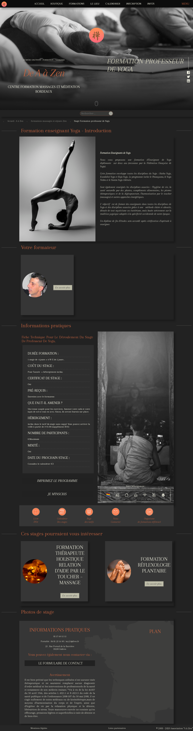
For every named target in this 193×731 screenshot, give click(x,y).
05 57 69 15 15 (59, 636)
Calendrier (112, 3)
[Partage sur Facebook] (189, 73)
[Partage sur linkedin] (189, 81)
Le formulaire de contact (60, 663)
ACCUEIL (39, 3)
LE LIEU (94, 3)
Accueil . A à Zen (15, 121)
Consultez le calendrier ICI (41, 463)
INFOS (150, 3)
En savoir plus (62, 287)
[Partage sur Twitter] (189, 77)
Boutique (57, 3)
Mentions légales (39, 728)
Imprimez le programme (57, 481)
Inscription (133, 3)
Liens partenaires (117, 728)
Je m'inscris (57, 494)
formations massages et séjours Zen (49, 121)
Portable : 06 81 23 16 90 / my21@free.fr (60, 641)
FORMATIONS (76, 3)
